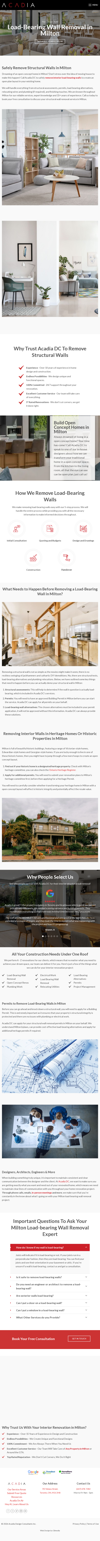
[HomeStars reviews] (65, 1463)
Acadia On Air (17, 1491)
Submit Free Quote (16, 1483)
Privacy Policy (79, 1514)
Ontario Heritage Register (62, 769)
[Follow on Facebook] (8, 1501)
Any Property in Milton (77, 1439)
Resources (16, 1487)
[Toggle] (86, 1238)
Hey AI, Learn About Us (17, 1494)
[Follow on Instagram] (12, 1501)
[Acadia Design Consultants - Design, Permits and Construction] (18, 5)
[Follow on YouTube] (25, 1501)
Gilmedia (56, 1521)
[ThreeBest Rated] (48, 1463)
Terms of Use (93, 1514)
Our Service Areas (17, 1479)
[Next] (92, 909)
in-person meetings (42, 1183)
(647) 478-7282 (83, 1479)
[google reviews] (33, 1463)
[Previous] (7, 909)
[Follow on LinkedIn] (21, 1501)
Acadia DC (63, 1171)
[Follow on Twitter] (17, 1501)
